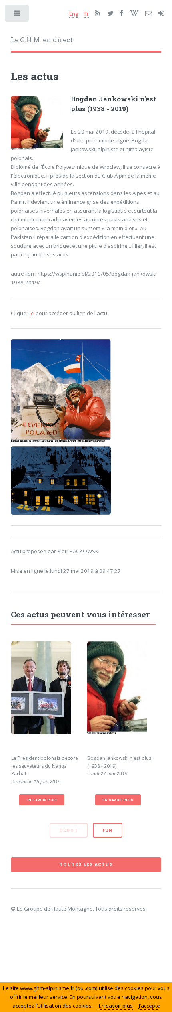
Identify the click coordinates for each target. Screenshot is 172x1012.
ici (32, 313)
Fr (86, 13)
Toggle (17, 15)
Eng (73, 13)
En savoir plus (41, 800)
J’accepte (149, 1005)
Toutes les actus (86, 864)
